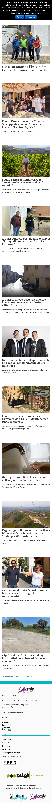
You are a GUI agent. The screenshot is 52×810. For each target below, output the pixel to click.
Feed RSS (7, 730)
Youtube (6, 728)
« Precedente (7, 677)
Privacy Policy (7, 739)
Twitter (6, 723)
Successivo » (30, 677)
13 (24, 677)
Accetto (19, 17)
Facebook (7, 725)
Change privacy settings (11, 753)
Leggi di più (31, 17)
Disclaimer (6, 746)
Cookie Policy (7, 743)
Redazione (6, 749)
